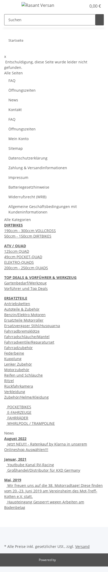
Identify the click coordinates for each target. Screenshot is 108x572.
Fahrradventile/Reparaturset (29, 342)
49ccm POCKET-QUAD (23, 256)
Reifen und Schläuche (23, 375)
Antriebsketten (17, 303)
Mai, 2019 (12, 479)
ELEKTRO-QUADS (19, 262)
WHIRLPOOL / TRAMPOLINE (30, 423)
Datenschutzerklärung (27, 158)
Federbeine (14, 353)
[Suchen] (99, 19)
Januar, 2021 (15, 459)
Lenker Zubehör (18, 364)
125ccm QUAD (16, 251)
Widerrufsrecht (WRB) (27, 196)
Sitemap (15, 148)
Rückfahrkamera (18, 386)
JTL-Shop (63, 560)
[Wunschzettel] (82, 6)
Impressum (18, 177)
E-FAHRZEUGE (18, 412)
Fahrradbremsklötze (22, 331)
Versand (82, 546)
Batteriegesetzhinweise (28, 187)
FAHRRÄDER (17, 417)
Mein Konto (18, 138)
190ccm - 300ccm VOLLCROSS (30, 230)
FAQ (11, 80)
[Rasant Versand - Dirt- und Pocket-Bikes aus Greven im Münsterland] (37, 5)
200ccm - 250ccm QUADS (26, 267)
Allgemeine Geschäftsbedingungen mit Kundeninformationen (42, 209)
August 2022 (15, 438)
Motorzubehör (16, 369)
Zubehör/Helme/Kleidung (26, 397)
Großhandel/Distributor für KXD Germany (43, 470)
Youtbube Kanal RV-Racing (30, 464)
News (13, 99)
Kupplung (12, 358)
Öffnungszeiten (22, 90)
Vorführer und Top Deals (26, 288)
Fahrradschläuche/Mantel (27, 336)
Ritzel (9, 380)
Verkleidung (14, 391)
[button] (76, 6)
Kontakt (15, 109)
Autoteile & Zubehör (22, 309)
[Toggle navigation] (10, 6)
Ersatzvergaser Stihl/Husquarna (32, 325)
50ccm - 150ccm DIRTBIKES (27, 236)
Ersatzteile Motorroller (24, 320)
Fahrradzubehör (18, 347)
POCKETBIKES (18, 406)
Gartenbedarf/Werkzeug (25, 282)
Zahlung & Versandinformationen (37, 167)
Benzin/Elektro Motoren (25, 314)
